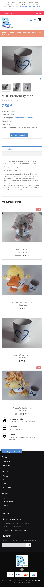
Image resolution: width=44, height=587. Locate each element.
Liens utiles (37, 13)
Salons (5, 480)
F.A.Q (4, 484)
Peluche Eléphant (22, 249)
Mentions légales (8, 513)
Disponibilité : (7, 121)
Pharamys (37, 580)
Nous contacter (8, 502)
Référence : (6, 111)
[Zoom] (40, 79)
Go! (28, 545)
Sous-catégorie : (8, 118)
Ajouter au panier (19, 135)
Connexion (6, 462)
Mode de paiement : (9, 127)
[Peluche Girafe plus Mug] (22, 385)
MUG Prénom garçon (22, 355)
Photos (5, 476)
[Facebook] (22, 569)
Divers (13, 114)
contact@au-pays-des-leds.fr (19, 530)
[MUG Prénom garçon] (22, 332)
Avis (5, 154)
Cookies (5, 506)
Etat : (4, 124)
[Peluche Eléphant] (22, 227)
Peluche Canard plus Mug (22, 302)
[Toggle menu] (30, 20)
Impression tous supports (24, 118)
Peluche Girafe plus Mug (22, 408)
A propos (6, 498)
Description (7, 149)
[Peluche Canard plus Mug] (22, 280)
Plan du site (7, 487)
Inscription (6, 465)
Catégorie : (6, 114)
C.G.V (4, 509)
